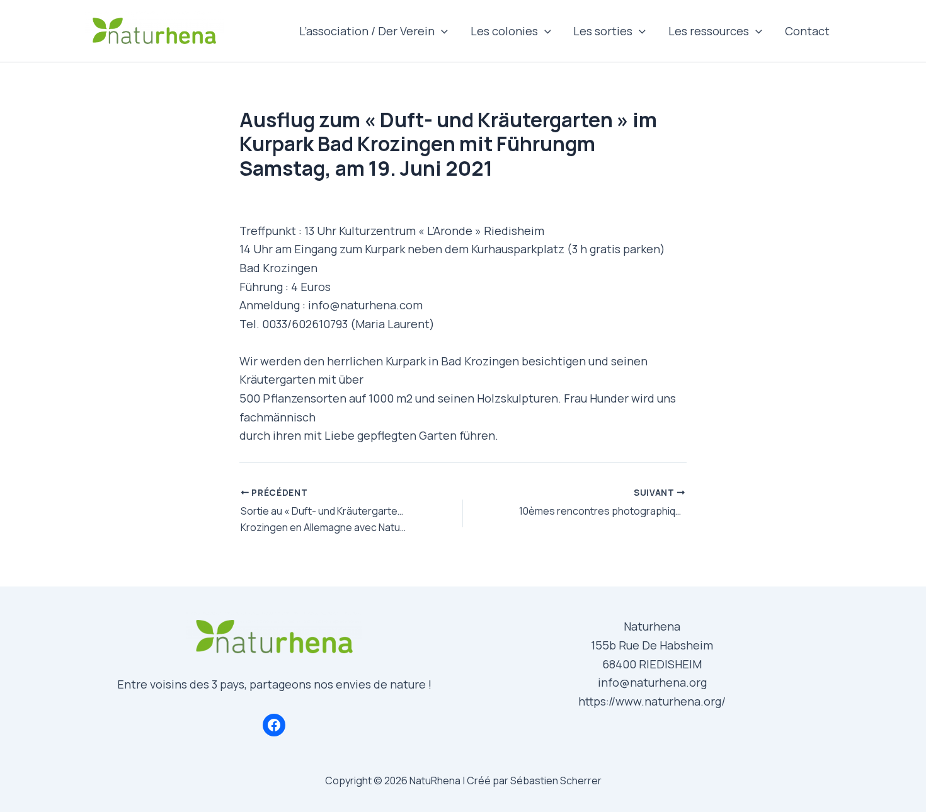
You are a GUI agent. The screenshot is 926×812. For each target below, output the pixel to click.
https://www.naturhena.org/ (652, 701)
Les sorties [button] (602, 30)
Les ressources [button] (708, 30)
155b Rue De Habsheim (652, 645)
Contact (807, 30)
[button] (441, 31)
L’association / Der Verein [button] (367, 30)
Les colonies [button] (504, 30)
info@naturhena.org (652, 682)
